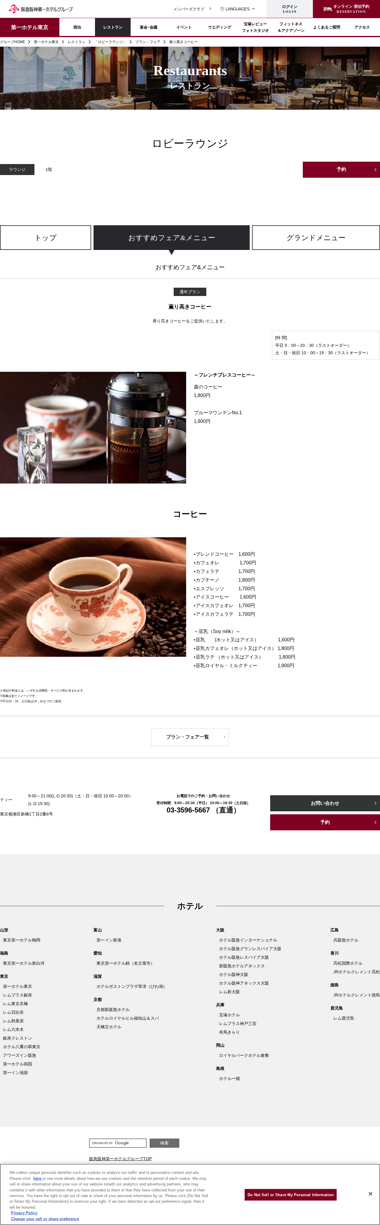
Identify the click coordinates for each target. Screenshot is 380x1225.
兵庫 (220, 1004)
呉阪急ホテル (345, 940)
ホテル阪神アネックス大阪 (244, 983)
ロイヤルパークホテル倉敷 (244, 1055)
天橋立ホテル (108, 1026)
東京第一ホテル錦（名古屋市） (125, 963)
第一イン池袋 (15, 1072)
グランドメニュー (316, 237)
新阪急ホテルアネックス (242, 965)
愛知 (98, 953)
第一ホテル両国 (17, 1064)
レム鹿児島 (343, 1018)
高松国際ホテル (347, 963)
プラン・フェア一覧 (187, 736)
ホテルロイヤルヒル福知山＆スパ (127, 1018)
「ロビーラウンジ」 (110, 42)
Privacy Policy (24, 1213)
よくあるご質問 (326, 27)
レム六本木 (13, 1029)
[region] (190, 243)
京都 (98, 999)
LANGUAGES (238, 9)
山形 (4, 930)
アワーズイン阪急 (19, 1055)
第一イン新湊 (108, 940)
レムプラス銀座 (17, 995)
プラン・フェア (147, 42)
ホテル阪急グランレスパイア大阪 (250, 948)
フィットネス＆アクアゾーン (291, 27)
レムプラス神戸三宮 (237, 1023)
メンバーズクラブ (188, 9)
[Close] (370, 1193)
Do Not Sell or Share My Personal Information (291, 1195)
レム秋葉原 (13, 1020)
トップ (45, 237)
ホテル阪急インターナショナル (248, 940)
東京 (4, 976)
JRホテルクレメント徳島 (356, 995)
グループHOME (12, 42)
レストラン (113, 27)
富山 (98, 930)
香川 (334, 953)
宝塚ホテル (229, 1015)
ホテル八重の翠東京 (21, 1046)
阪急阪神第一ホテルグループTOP (120, 1159)
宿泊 (77, 27)
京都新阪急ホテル (113, 1009)
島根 (220, 1068)
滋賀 (98, 976)
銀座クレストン (17, 1038)
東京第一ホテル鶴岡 (21, 940)
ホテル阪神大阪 (233, 974)
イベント (184, 27)
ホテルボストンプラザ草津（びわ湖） (131, 986)
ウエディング (219, 27)
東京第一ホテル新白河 (24, 963)
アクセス (362, 27)
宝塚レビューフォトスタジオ (255, 27)
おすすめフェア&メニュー (171, 237)
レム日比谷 (13, 1012)
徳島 (334, 984)
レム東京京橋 (15, 1003)
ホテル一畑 (229, 1078)
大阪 (220, 930)
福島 (4, 953)
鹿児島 (336, 1008)
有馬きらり (229, 1032)
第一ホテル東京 (29, 27)
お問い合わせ (325, 803)
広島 (334, 930)
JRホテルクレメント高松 (356, 971)
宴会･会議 (148, 27)
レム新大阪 (229, 991)
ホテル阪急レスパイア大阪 (244, 957)
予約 (341, 169)
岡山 (220, 1045)
